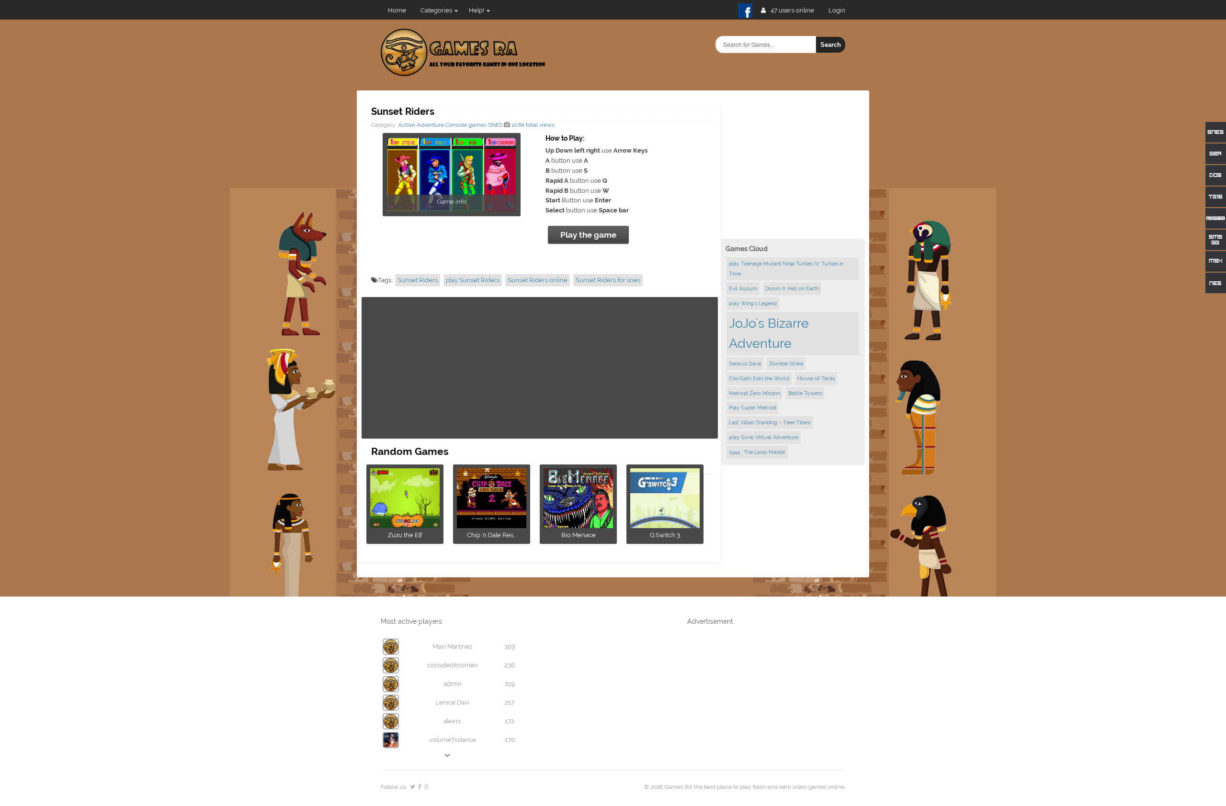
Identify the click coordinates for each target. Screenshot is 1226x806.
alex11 (452, 721)
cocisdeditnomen (452, 665)
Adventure (430, 124)
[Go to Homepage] (463, 70)
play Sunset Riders (472, 280)
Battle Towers (805, 393)
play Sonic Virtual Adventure (763, 437)
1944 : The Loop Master (757, 452)
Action (406, 124)
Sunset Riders (417, 280)
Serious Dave (745, 363)
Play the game (588, 235)
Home (397, 10)
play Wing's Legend (753, 303)
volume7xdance (452, 739)
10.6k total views (532, 124)
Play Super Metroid (752, 407)
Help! (476, 10)
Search (830, 44)
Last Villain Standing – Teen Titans (770, 422)
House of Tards (816, 378)
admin (452, 683)
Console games (466, 124)
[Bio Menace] (578, 525)
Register (841, 10)
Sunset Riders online (538, 280)
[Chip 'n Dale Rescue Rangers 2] (491, 525)
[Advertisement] (539, 368)
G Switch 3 (665, 535)
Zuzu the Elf (405, 535)
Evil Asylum (743, 288)
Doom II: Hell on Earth (792, 288)
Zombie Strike (786, 363)
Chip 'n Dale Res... (491, 535)
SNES (495, 124)
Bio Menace (578, 535)
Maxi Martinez (452, 646)
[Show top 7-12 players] (448, 755)
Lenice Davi (452, 702)
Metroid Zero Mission (754, 393)
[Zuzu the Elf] (405, 525)
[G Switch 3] (665, 525)
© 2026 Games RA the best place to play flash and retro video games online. (744, 787)
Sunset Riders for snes (608, 280)
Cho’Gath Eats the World (759, 378)
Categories (436, 10)
